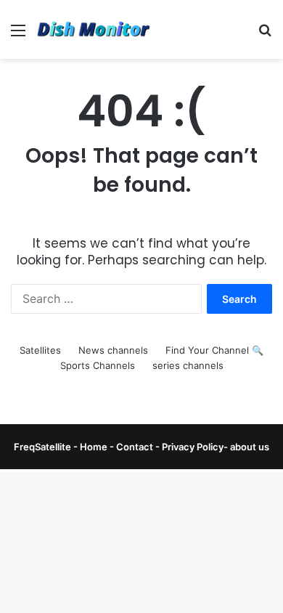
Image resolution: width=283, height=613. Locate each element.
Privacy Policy (191, 446)
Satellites (40, 350)
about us (249, 446)
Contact (135, 446)
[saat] (94, 29)
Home (93, 446)
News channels (113, 350)
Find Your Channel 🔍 (214, 350)
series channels (187, 365)
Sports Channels (97, 365)
